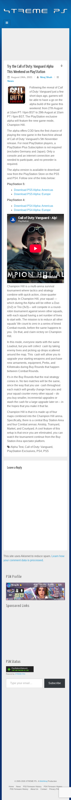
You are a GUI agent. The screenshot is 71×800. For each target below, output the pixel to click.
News (10, 81)
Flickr (33, 19)
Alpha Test (17, 446)
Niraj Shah (46, 77)
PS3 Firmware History (32, 786)
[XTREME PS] (35, 8)
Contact (43, 789)
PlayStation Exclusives (21, 451)
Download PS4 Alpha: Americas (33, 205)
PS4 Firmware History (53, 786)
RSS (47, 19)
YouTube (42, 19)
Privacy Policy (55, 789)
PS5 (46, 451)
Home (11, 786)
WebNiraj (43, 781)
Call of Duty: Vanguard (38, 446)
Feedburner (28, 19)
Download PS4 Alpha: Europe (32, 210)
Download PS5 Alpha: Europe (32, 194)
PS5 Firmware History (19, 789)
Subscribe (54, 683)
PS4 (39, 451)
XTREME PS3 (20, 674)
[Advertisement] (35, 43)
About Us (34, 789)
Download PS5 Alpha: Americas (33, 189)
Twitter (38, 19)
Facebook (24, 19)
